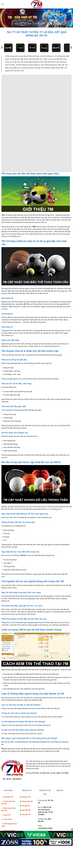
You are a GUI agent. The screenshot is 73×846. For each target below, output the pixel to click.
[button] (2, 4)
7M (6, 56)
